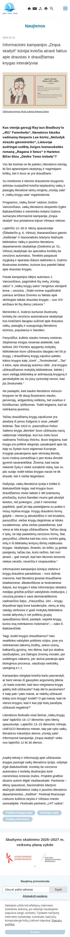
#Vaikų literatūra (17, 819)
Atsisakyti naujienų (35, 896)
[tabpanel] (18, 858)
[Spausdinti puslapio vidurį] (46, 8)
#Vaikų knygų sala (19, 812)
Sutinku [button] (35, 932)
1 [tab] (35, 866)
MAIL (35, 8)
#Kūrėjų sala (49, 812)
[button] (5, 926)
